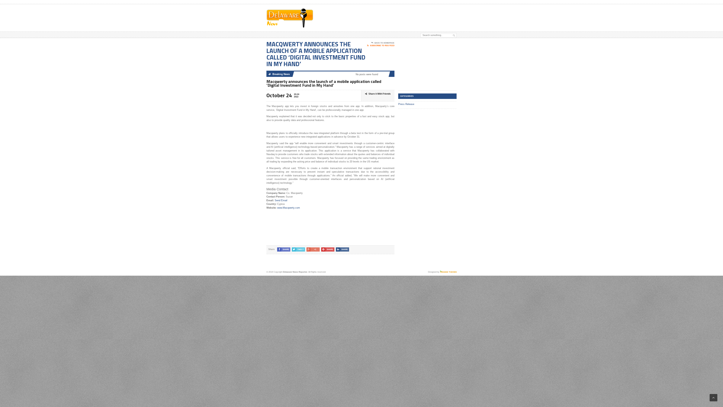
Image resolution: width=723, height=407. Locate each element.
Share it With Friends (379, 94)
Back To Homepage (384, 43)
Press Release (406, 104)
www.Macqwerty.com (288, 207)
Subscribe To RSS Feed (382, 45)
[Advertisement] (412, 13)
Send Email (281, 200)
